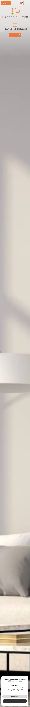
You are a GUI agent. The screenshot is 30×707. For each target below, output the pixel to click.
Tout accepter (14, 701)
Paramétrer (14, 696)
